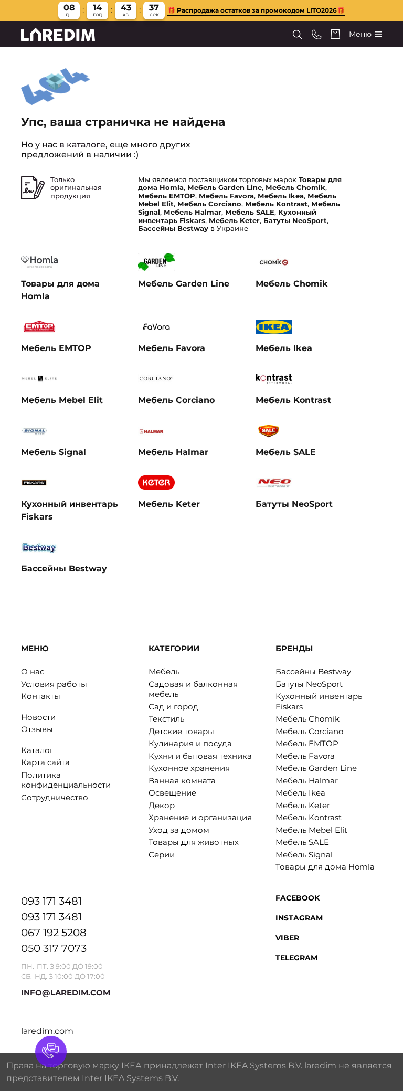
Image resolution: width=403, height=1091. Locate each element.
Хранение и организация (200, 817)
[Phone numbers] (316, 34)
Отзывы (37, 729)
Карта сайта (45, 762)
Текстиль (166, 719)
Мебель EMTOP (306, 743)
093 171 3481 (51, 901)
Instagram (299, 918)
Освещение (172, 793)
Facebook (297, 898)
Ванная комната (182, 781)
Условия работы (54, 684)
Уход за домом (179, 830)
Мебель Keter (302, 805)
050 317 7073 (54, 948)
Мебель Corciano (309, 731)
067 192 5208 (54, 932)
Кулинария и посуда (190, 743)
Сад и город (173, 707)
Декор (162, 805)
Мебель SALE (302, 842)
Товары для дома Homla (325, 867)
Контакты (40, 696)
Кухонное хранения (189, 768)
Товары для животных (194, 842)
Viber (287, 937)
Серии (162, 855)
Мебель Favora (305, 756)
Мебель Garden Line (316, 768)
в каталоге (82, 145)
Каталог (37, 750)
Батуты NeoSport (309, 684)
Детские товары (181, 731)
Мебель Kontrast (308, 817)
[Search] (297, 34)
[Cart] (335, 34)
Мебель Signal (304, 855)
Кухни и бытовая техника (200, 756)
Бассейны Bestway (313, 671)
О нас (32, 671)
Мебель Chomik (307, 719)
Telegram (296, 957)
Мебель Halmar (306, 781)
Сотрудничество (54, 797)
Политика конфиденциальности (66, 780)
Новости (38, 717)
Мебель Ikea (300, 793)
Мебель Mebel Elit (311, 830)
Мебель (164, 671)
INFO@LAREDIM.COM (65, 993)
